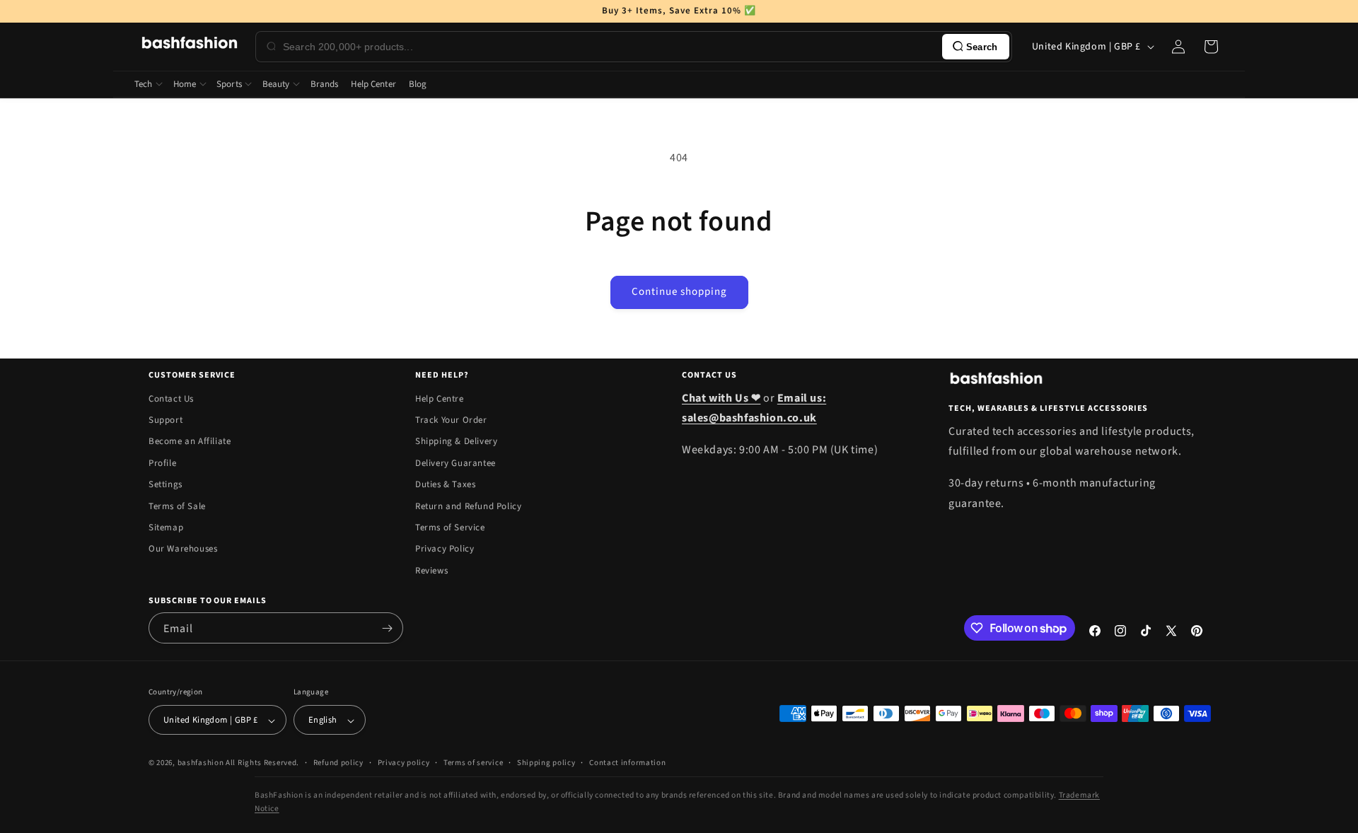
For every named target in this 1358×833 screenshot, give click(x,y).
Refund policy (338, 762)
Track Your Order (451, 420)
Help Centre (439, 398)
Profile (162, 463)
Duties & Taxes (445, 484)
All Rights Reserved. (262, 763)
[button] (1210, 46)
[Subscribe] (386, 627)
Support (165, 420)
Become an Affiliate (190, 442)
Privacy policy (404, 762)
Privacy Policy (444, 549)
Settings (165, 484)
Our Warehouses (183, 549)
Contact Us (171, 398)
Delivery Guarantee (455, 463)
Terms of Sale (177, 506)
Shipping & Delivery (456, 442)
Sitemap (166, 527)
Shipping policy (546, 762)
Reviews (431, 570)
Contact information (627, 762)
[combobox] (609, 47)
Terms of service (473, 762)
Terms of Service (450, 527)
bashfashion (201, 763)
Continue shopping (679, 291)
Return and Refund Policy (468, 506)
